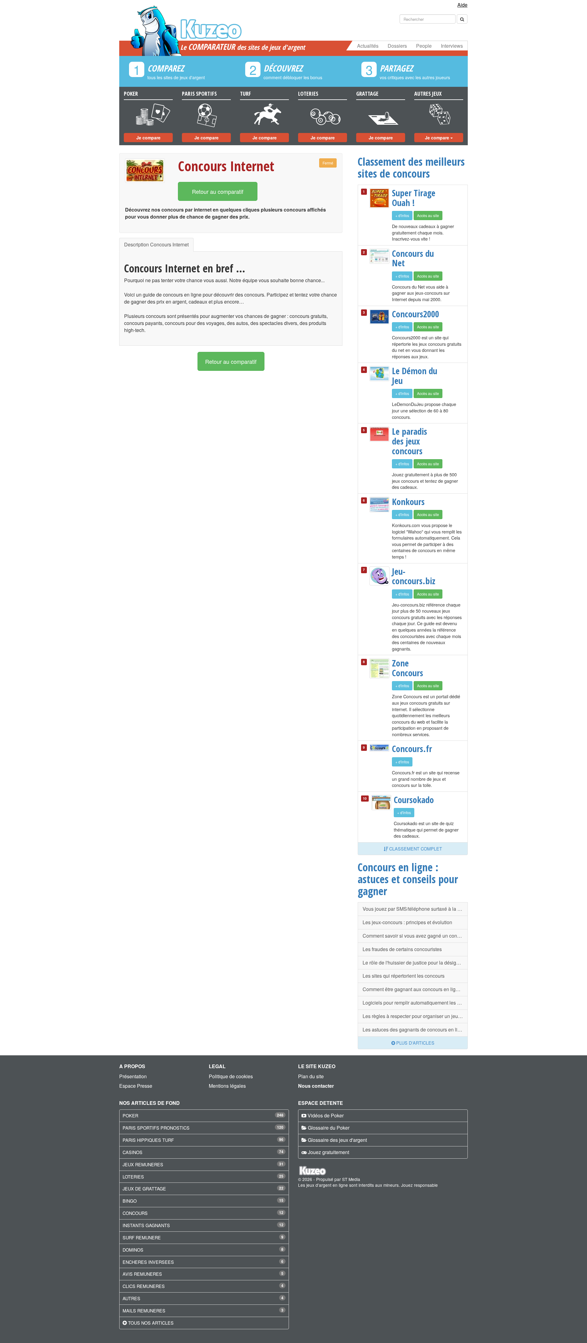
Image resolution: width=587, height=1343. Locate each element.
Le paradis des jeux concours (409, 441)
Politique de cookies (231, 1076)
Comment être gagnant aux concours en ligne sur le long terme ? (415, 989)
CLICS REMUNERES (144, 1286)
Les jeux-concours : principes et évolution (407, 922)
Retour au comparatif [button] (217, 191)
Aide (462, 4)
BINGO (130, 1200)
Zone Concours (407, 667)
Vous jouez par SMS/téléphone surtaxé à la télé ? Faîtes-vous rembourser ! (415, 908)
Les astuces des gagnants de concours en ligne (414, 1029)
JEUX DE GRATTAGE (144, 1188)
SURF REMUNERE (142, 1237)
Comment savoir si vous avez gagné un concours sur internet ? (415, 935)
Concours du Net (413, 258)
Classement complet (415, 848)
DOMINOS (133, 1249)
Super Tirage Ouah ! (413, 197)
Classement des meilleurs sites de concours (411, 167)
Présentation (133, 1076)
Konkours (408, 502)
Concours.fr (412, 749)
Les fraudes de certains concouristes (402, 949)
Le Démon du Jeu (414, 375)
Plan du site (311, 1076)
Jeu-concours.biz (413, 576)
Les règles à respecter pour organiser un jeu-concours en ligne (415, 1016)
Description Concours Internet (156, 244)
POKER (130, 1115)
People (424, 45)
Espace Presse (135, 1085)
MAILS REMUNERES (144, 1310)
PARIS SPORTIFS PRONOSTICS (156, 1127)
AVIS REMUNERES (142, 1274)
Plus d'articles (414, 1042)
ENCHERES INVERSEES (148, 1262)
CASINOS (132, 1152)
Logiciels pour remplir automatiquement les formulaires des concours (415, 1002)
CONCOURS (135, 1213)
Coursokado (414, 800)
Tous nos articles (151, 1322)
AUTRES (131, 1298)
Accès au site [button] (428, 215)
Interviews (452, 45)
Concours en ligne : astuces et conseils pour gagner (408, 879)
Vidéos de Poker (326, 1115)
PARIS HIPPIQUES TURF (148, 1140)
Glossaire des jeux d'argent (337, 1139)
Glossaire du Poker (328, 1127)
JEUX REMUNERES (143, 1164)
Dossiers (397, 45)
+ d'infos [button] (402, 215)
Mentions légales (227, 1085)
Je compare (148, 138)
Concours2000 (415, 314)
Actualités (367, 45)
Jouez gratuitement (328, 1152)
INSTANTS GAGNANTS (146, 1225)
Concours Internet (226, 166)
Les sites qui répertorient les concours (404, 975)
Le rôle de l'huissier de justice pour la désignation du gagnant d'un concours (415, 962)
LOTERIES (133, 1176)
